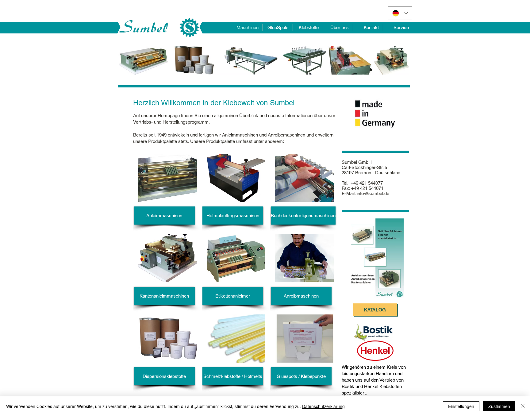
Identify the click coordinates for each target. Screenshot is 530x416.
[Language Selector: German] (400, 13)
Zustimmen (499, 406)
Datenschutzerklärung (323, 406)
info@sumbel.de (373, 193)
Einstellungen (461, 406)
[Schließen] (522, 406)
